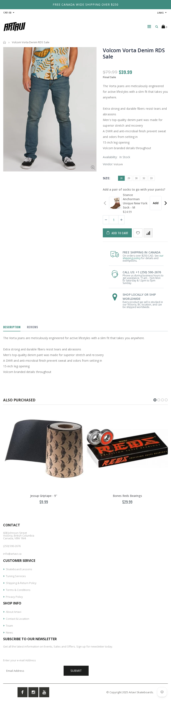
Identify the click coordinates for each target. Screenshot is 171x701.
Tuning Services (16, 576)
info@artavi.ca (12, 554)
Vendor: (108, 164)
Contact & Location (17, 619)
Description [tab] (11, 327)
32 (144, 178)
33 (151, 178)
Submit (76, 671)
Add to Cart (120, 233)
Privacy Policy (14, 597)
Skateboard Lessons (19, 569)
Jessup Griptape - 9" (43, 496)
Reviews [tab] (32, 327)
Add (155, 203)
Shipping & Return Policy (21, 583)
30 (136, 178)
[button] (155, 399)
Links (160, 12)
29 (129, 178)
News (9, 632)
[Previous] (105, 203)
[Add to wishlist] (137, 232)
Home (4, 42)
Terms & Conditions (18, 590)
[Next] (165, 203)
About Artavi (13, 612)
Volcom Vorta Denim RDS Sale (134, 53)
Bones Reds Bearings (127, 496)
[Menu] (149, 26)
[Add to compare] (148, 232)
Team (9, 625)
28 (121, 178)
